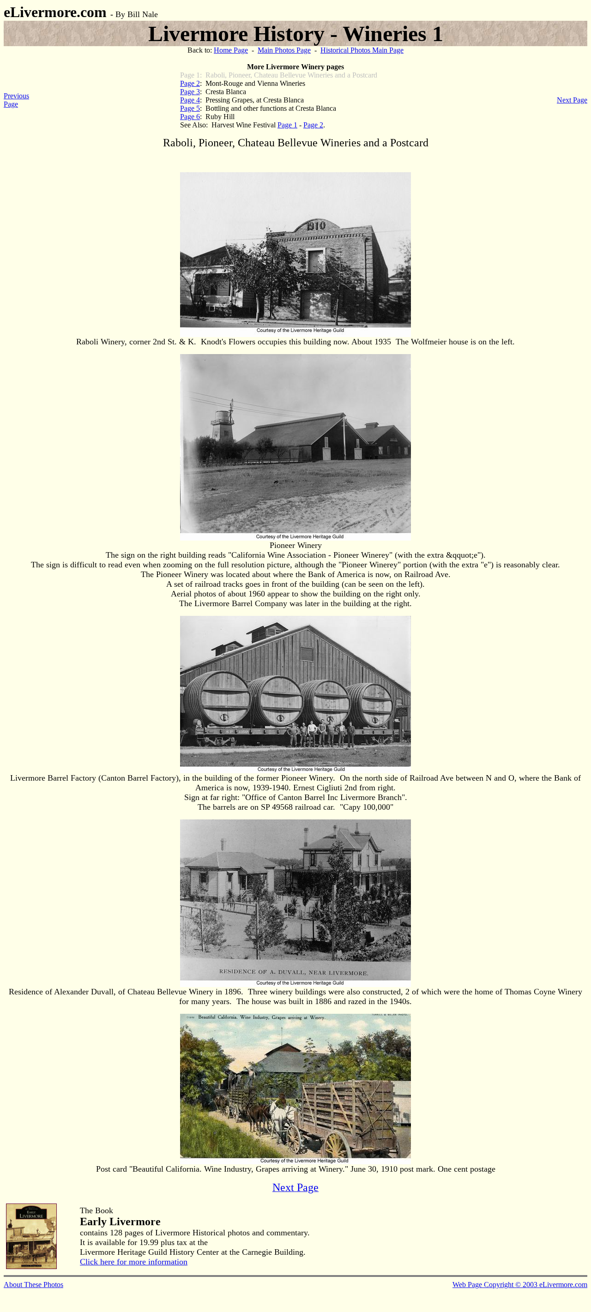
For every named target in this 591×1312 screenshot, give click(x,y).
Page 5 (190, 108)
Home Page (231, 50)
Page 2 (190, 83)
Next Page (572, 100)
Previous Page (16, 100)
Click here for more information (133, 1261)
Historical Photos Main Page (362, 50)
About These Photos (33, 1284)
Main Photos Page (284, 50)
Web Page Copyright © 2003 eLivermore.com (519, 1284)
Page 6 (190, 116)
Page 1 (287, 125)
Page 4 (190, 100)
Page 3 (190, 92)
